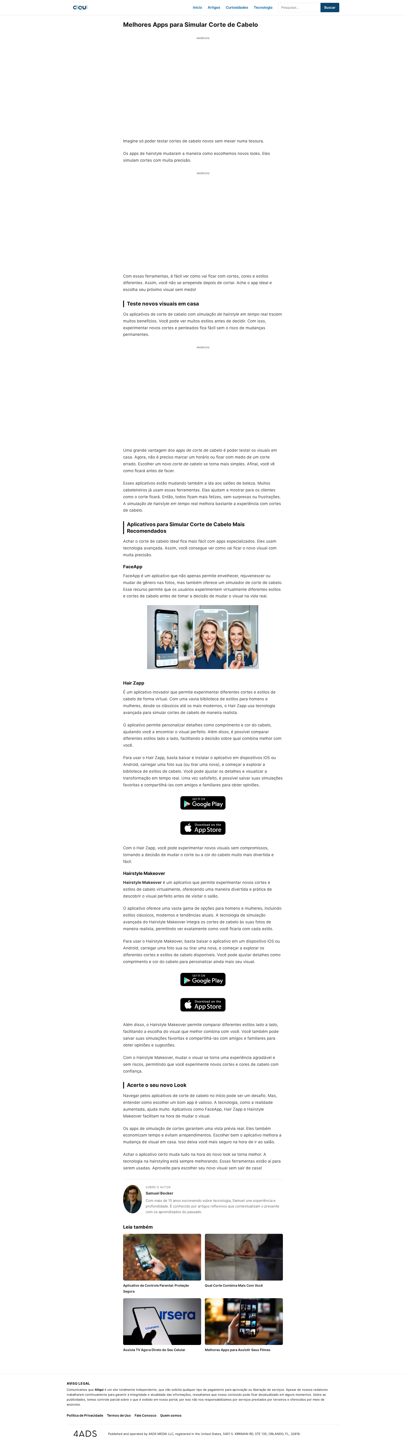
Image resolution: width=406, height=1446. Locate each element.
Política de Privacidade (85, 1415)
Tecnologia (263, 7)
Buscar (330, 7)
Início (197, 7)
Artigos (214, 7)
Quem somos (171, 1415)
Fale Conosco (145, 1415)
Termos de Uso (119, 1415)
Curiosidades (237, 7)
